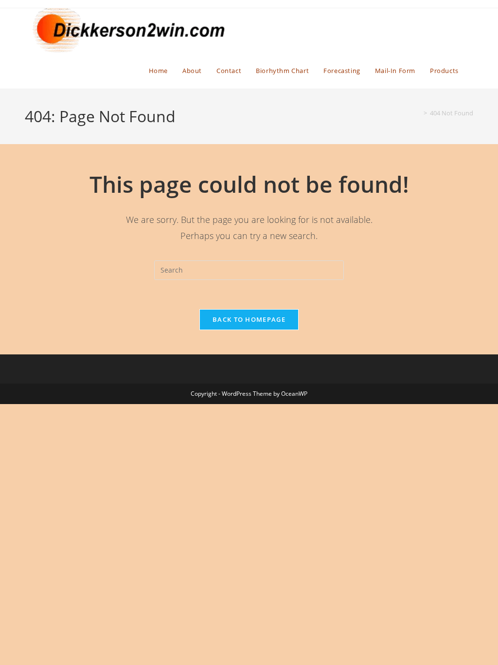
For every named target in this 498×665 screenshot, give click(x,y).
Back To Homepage (249, 319)
